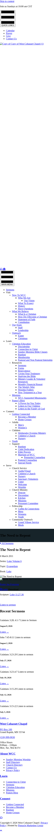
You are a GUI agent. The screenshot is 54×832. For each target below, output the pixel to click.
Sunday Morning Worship (18, 759)
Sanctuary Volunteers (28, 479)
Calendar (10, 30)
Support (16, 444)
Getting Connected (21, 414)
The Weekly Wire (26, 387)
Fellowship (17, 506)
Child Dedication (26, 449)
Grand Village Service (28, 522)
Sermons (10, 289)
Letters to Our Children (29, 406)
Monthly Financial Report (30, 384)
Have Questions (25, 308)
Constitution (24, 322)
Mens (20, 511)
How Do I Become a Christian (32, 316)
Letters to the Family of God (31, 408)
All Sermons (7, 543)
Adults (15, 422)
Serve (8, 465)
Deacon (21, 492)
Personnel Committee (28, 503)
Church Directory (14, 765)
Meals (21, 525)
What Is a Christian (27, 314)
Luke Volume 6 (14, 561)
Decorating (23, 495)
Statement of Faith (26, 319)
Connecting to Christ (28, 349)
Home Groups (25, 419)
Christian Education (21, 344)
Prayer (9, 33)
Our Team (17, 325)
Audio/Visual (24, 471)
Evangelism (12, 566)
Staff (20, 327)
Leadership (23, 330)
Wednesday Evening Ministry (32, 433)
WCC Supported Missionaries (32, 398)
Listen (4, 632)
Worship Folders (26, 390)
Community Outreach (22, 519)
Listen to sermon (8, 604)
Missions (16, 395)
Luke (8, 571)
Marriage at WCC (26, 454)
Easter (21, 335)
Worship (22, 487)
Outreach (16, 333)
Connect (10, 411)
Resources (17, 362)
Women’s (22, 427)
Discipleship (24, 346)
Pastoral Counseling (27, 460)
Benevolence (24, 371)
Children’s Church (26, 435)
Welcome (22, 484)
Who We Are (24, 298)
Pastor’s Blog (18, 400)
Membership (24, 357)
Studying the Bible (27, 376)
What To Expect (25, 303)
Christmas (22, 338)
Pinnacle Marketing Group (30, 825)
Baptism (22, 354)
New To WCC (19, 295)
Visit (8, 292)
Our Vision (29, 300)
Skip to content (7, 1)
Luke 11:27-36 (17, 594)
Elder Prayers (24, 452)
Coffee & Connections (28, 508)
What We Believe (20, 311)
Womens (22, 514)
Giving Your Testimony (29, 373)
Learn (9, 341)
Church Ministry (20, 490)
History (21, 306)
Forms (21, 368)
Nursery (22, 438)
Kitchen (22, 498)
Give (8, 36)
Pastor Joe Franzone (9, 584)
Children (16, 430)
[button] (1, 830)
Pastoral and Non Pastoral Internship (35, 360)
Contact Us (11, 38)
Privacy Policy (13, 770)
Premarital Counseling (34, 457)
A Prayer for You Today (29, 403)
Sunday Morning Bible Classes (32, 352)
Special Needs (25, 463)
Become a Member (27, 417)
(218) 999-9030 (7, 737)
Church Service (19, 468)
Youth (15, 441)
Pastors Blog (12, 792)
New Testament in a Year (30, 392)
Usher (21, 481)
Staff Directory (13, 762)
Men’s (21, 425)
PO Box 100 (6, 729)
